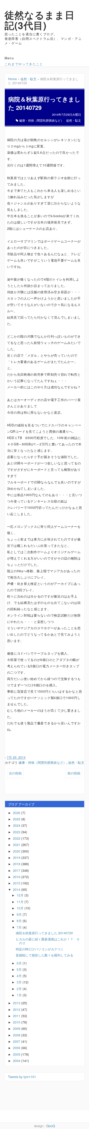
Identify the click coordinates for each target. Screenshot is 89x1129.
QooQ (50, 1126)
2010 (17, 1022)
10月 (20, 908)
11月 (20, 901)
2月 (20, 988)
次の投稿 (15, 773)
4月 (20, 975)
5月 (20, 969)
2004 (17, 1060)
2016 (17, 876)
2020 (17, 851)
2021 (17, 844)
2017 (17, 870)
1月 (20, 995)
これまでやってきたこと (24, 64)
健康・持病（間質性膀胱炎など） (41, 120)
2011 (17, 1016)
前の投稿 (74, 773)
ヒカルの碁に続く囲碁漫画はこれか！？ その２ (48, 941)
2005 (17, 1054)
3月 (20, 982)
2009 (17, 1028)
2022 (17, 838)
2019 (17, 857)
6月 (20, 963)
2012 (17, 1009)
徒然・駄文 (29, 79)
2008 (17, 1035)
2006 (17, 1047)
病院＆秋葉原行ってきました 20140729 (44, 933)
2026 (17, 812)
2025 (17, 819)
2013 (17, 1003)
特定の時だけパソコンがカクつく (40, 949)
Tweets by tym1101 (22, 1076)
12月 (20, 895)
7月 (20, 927)
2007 (17, 1041)
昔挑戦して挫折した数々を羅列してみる (44, 955)
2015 (17, 883)
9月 (20, 914)
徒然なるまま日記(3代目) (40, 20)
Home (12, 79)
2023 (17, 832)
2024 (17, 825)
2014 (17, 889)
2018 (17, 864)
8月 (20, 920)
